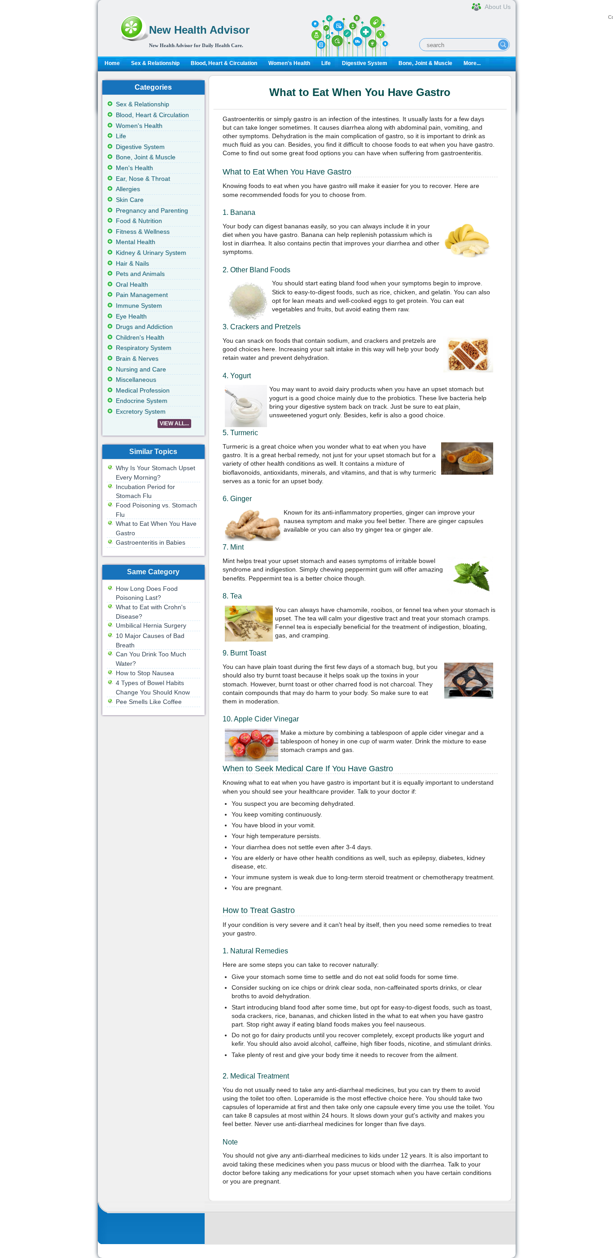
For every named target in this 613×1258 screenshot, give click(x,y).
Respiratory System (143, 347)
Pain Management (142, 294)
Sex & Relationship (155, 63)
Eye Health (131, 316)
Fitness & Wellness (143, 231)
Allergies (128, 188)
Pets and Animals (140, 273)
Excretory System (141, 411)
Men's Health (134, 167)
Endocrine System (141, 400)
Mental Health (135, 241)
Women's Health (289, 63)
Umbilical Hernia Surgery (151, 625)
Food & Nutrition (139, 220)
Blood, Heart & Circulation (224, 63)
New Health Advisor (199, 30)
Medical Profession (143, 390)
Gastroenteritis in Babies (150, 542)
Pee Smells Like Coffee (149, 701)
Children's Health (140, 337)
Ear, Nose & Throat (143, 178)
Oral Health (132, 284)
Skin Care (130, 199)
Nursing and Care (141, 369)
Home (112, 63)
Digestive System (364, 63)
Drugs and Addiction (144, 326)
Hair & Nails (132, 263)
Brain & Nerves (137, 358)
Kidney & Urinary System (151, 252)
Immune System (139, 305)
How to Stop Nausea (145, 673)
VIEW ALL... (174, 423)
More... (472, 63)
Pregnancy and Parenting (152, 210)
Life (326, 63)
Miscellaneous (136, 379)
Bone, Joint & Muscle (425, 63)
